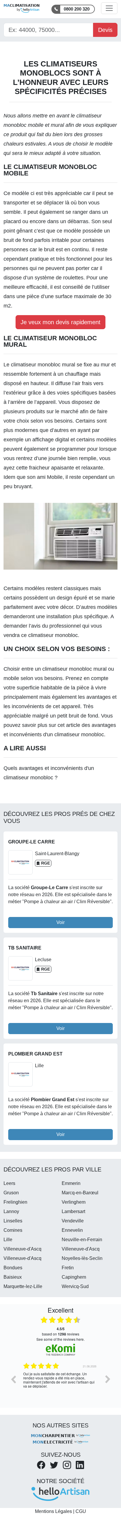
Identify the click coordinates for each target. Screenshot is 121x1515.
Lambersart (73, 1211)
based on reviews (60, 1331)
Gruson (11, 1192)
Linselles (13, 1220)
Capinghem (74, 1277)
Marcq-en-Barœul (80, 1192)
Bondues (13, 1267)
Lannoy (11, 1211)
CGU (80, 1511)
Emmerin (71, 1183)
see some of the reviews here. (60, 1339)
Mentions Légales (53, 1511)
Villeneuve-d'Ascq (22, 1248)
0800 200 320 (77, 8)
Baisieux (13, 1277)
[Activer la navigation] (109, 8)
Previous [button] (13, 1379)
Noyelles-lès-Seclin (82, 1258)
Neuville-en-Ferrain (82, 1239)
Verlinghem (73, 1202)
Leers (9, 1183)
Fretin (68, 1267)
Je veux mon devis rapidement (60, 322)
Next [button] (107, 1379)
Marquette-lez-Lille (23, 1286)
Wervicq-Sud (75, 1286)
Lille (8, 1239)
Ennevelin (72, 1230)
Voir (60, 922)
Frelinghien (15, 1202)
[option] (60, 1383)
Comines (13, 1230)
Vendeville (73, 1220)
